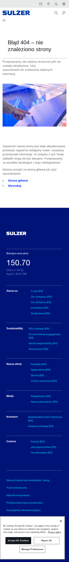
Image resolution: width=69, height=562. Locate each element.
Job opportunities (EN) (43, 446)
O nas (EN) (37, 290)
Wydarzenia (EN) (40, 313)
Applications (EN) (41, 369)
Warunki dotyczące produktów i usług (27, 480)
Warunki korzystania (18, 495)
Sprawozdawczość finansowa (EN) (45, 418)
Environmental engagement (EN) (45, 336)
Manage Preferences (32, 549)
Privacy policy (54, 532)
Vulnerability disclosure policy (23, 510)
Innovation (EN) (39, 307)
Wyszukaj (14, 185)
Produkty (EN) (38, 364)
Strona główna (18, 180)
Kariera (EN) (38, 441)
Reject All (46, 540)
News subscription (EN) (44, 401)
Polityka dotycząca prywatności (24, 502)
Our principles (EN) (41, 452)
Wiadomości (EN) (41, 396)
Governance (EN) (38, 348)
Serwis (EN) (37, 375)
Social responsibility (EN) (43, 343)
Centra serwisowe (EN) (44, 380)
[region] (32, 537)
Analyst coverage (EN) (40, 426)
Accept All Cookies (18, 540)
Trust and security (16, 487)
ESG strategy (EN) (39, 328)
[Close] (60, 521)
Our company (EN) (41, 296)
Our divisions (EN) (41, 302)
